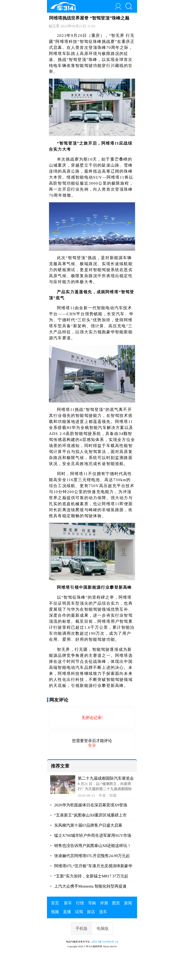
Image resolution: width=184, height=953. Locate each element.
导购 (92, 903)
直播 (67, 912)
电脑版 (103, 928)
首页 (55, 903)
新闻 (128, 903)
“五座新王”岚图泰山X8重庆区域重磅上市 (90, 815)
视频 (55, 912)
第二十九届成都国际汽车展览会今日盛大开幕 (106, 778)
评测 (104, 903)
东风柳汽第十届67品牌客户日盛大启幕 (88, 825)
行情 (80, 903)
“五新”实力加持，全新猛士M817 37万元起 (91, 876)
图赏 (116, 903)
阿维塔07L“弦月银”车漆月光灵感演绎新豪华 (93, 866)
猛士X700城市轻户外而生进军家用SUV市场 (92, 835)
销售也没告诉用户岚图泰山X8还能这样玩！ (92, 845)
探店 (91, 912)
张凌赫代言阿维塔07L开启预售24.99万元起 (92, 855)
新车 (68, 903)
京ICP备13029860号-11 (105, 941)
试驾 (79, 912)
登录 (92, 745)
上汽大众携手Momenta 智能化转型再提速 (90, 886)
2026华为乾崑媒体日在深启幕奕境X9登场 (90, 805)
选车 (103, 912)
